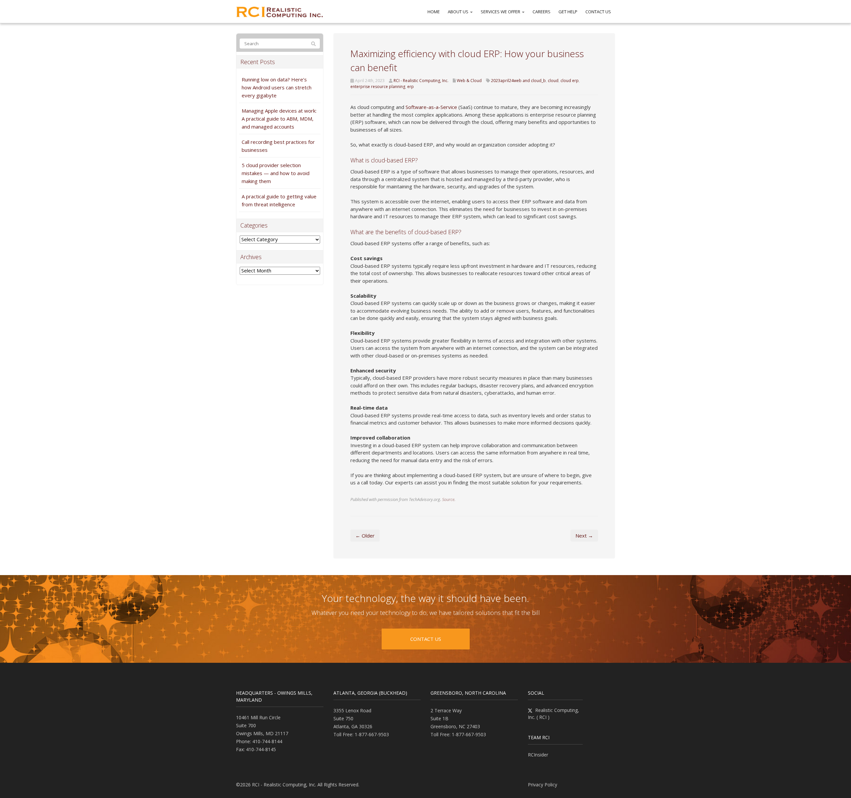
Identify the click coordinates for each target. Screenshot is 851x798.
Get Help (567, 12)
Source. (448, 499)
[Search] (313, 44)
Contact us (425, 639)
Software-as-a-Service (431, 107)
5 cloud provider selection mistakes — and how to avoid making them (275, 173)
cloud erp (569, 80)
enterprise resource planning (377, 86)
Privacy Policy (542, 784)
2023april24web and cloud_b (518, 80)
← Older (365, 535)
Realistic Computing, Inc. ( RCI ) (553, 713)
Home (433, 12)
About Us (458, 12)
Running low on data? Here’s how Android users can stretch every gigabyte (276, 87)
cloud (553, 80)
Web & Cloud (469, 80)
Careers (541, 12)
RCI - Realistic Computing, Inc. (421, 80)
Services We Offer (501, 12)
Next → (584, 535)
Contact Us (598, 12)
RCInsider (538, 754)
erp (410, 86)
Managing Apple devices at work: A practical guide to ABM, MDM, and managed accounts (279, 118)
